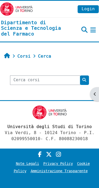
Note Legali (27, 163)
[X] (49, 154)
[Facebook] (40, 154)
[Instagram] (58, 154)
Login (88, 9)
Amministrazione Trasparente (59, 171)
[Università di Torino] (16, 9)
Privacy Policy (58, 163)
